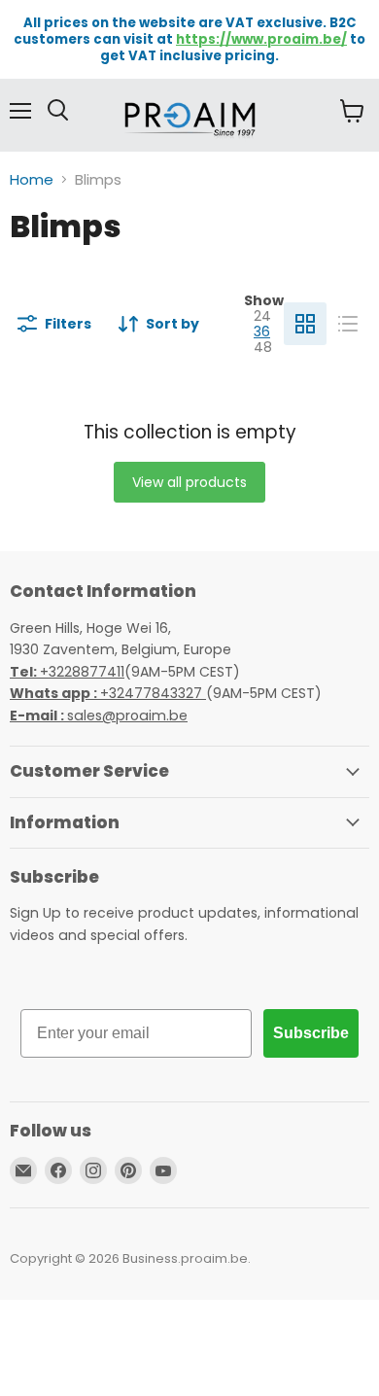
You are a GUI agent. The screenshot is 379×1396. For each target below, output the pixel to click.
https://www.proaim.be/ (261, 39)
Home (31, 179)
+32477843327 (108, 693)
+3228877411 (67, 671)
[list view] (348, 323)
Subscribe (311, 1033)
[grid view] (305, 323)
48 (263, 347)
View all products (189, 482)
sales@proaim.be (99, 715)
